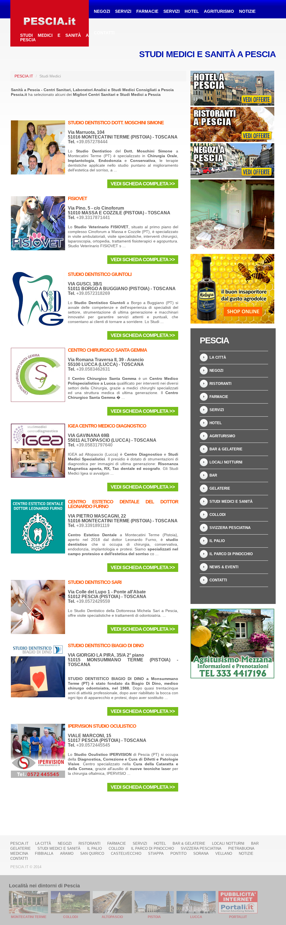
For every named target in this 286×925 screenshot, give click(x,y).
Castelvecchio (126, 853)
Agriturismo (219, 11)
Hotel (192, 11)
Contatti (104, 32)
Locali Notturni (225, 462)
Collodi (217, 515)
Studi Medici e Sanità (230, 501)
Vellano (223, 853)
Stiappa (156, 853)
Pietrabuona (241, 848)
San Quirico (92, 853)
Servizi (123, 11)
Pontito (178, 853)
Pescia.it (24, 76)
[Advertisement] (232, 718)
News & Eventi (224, 567)
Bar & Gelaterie (225, 449)
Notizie (247, 11)
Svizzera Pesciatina (230, 528)
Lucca (196, 917)
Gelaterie (219, 488)
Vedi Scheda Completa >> (143, 183)
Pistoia (154, 917)
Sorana (201, 853)
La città (217, 357)
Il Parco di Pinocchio (231, 554)
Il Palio (217, 541)
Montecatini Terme (28, 917)
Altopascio (112, 917)
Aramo (66, 853)
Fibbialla (44, 853)
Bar (213, 475)
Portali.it (238, 917)
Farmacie (147, 11)
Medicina (19, 853)
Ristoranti (220, 384)
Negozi (102, 11)
